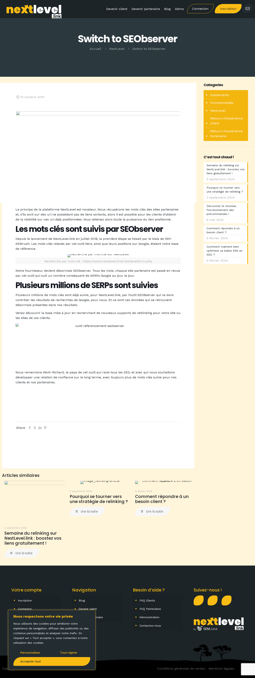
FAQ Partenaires (150, 608)
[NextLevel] (34, 11)
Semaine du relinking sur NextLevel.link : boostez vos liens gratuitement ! (32, 538)
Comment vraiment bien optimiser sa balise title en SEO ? (224, 250)
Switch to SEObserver (149, 49)
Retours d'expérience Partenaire (226, 133)
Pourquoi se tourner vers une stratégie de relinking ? (99, 499)
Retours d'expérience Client (226, 120)
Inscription (25, 600)
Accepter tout (30, 661)
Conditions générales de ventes (181, 668)
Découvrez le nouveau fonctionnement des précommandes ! (221, 210)
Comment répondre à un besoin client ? (162, 499)
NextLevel (116, 49)
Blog (82, 600)
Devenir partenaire (91, 617)
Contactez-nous (150, 625)
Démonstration (149, 617)
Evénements (219, 95)
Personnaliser (30, 653)
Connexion (25, 608)
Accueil (95, 49)
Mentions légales (221, 668)
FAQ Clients (147, 600)
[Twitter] (228, 600)
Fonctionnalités (221, 103)
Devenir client (88, 608)
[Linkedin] (215, 600)
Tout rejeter (68, 653)
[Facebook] (201, 600)
